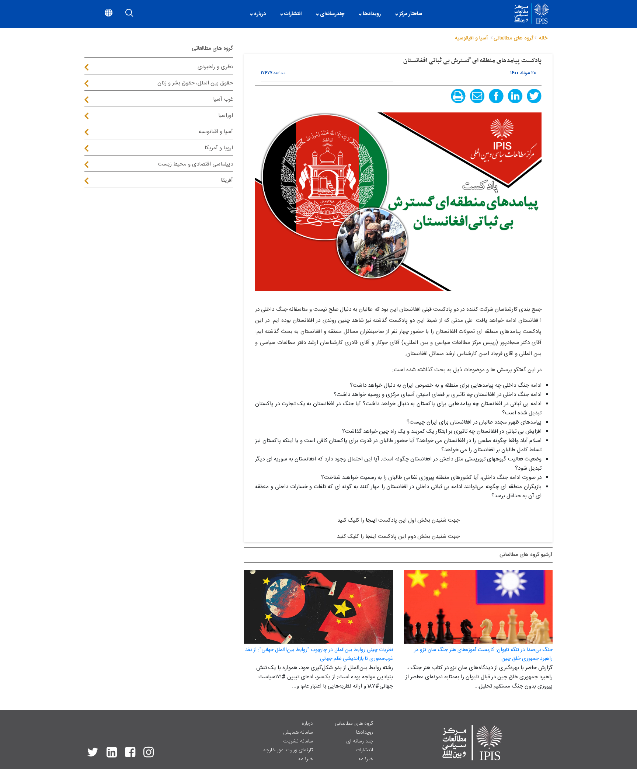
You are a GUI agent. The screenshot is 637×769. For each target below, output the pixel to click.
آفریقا (227, 180)
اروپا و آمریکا (219, 148)
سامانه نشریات (298, 741)
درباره (307, 723)
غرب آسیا (223, 99)
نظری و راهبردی (215, 67)
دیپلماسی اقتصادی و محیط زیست (195, 164)
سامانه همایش (298, 732)
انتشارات (364, 750)
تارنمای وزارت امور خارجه (288, 750)
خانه (543, 38)
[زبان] (108, 14)
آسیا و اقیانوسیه (215, 131)
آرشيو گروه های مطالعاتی (526, 554)
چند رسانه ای (359, 741)
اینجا (371, 520)
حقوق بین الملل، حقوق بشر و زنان (195, 83)
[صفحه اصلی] (433, 14)
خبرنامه (365, 759)
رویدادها (364, 732)
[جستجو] (129, 14)
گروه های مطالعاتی (354, 723)
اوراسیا (225, 115)
